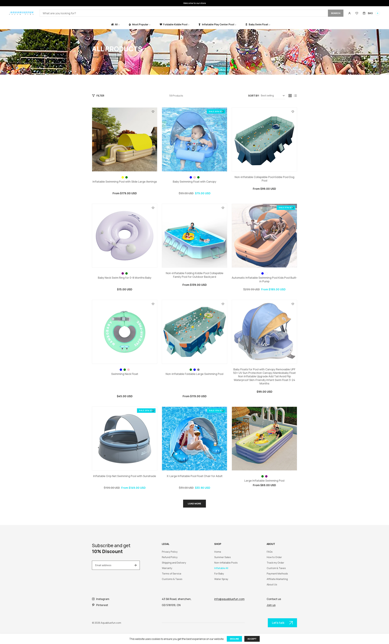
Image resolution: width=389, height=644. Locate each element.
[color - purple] (123, 273)
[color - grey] (198, 370)
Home (95, 57)
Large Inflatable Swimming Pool (264, 480)
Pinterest (102, 605)
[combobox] (191, 13)
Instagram (102, 599)
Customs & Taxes (172, 579)
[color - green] (126, 177)
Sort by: (253, 95)
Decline (234, 638)
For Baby (219, 573)
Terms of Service (171, 573)
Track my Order (275, 562)
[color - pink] (194, 177)
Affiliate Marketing (277, 579)
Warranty (167, 568)
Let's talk (278, 623)
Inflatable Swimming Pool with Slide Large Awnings (125, 181)
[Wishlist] (356, 13)
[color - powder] (266, 273)
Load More (194, 503)
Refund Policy (170, 557)
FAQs (270, 551)
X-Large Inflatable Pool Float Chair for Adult (194, 476)
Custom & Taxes (276, 568)
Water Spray (221, 579)
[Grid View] (290, 95)
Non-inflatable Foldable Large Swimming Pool (194, 374)
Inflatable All (221, 568)
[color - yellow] (123, 177)
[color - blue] (191, 177)
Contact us (274, 599)
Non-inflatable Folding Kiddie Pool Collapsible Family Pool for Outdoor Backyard (194, 274)
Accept (252, 638)
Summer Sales (222, 557)
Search (335, 13)
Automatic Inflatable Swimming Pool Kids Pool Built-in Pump (264, 279)
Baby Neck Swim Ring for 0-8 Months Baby (124, 277)
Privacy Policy (170, 551)
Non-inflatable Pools (226, 562)
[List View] (295, 95)
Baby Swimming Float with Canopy (194, 181)
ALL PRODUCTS (113, 57)
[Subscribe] (135, 565)
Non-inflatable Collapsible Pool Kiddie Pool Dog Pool (264, 178)
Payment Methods (277, 573)
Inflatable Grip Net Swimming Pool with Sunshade (124, 476)
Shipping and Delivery (174, 562)
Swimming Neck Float (124, 374)
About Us (272, 584)
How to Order (274, 557)
